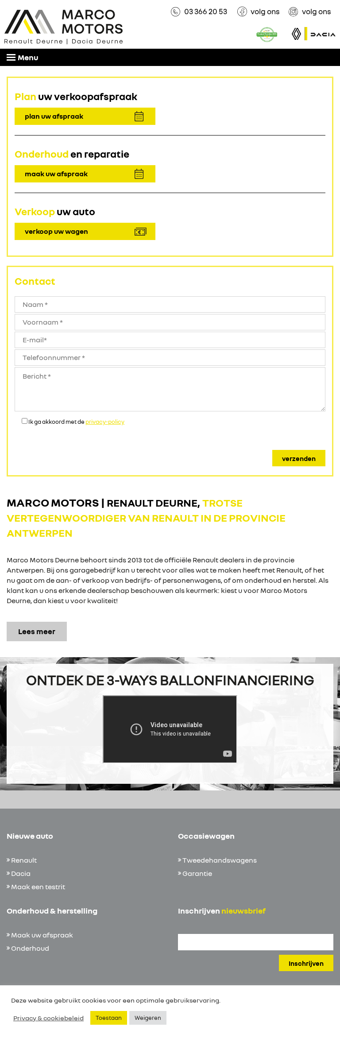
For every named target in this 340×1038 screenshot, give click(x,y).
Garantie (197, 873)
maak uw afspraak (56, 173)
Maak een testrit (38, 886)
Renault (24, 860)
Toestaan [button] (109, 1017)
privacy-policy (104, 421)
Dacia (21, 873)
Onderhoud (30, 948)
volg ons (265, 11)
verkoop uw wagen (56, 231)
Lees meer (36, 631)
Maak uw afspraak (42, 934)
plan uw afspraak (54, 116)
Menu (28, 57)
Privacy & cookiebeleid (48, 1018)
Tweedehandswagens (219, 860)
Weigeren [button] (148, 1017)
